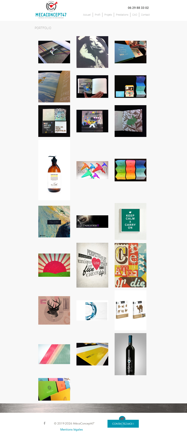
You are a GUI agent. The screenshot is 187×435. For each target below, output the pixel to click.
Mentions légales (71, 429)
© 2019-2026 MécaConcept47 (74, 423)
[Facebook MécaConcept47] (44, 423)
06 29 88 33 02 (138, 8)
